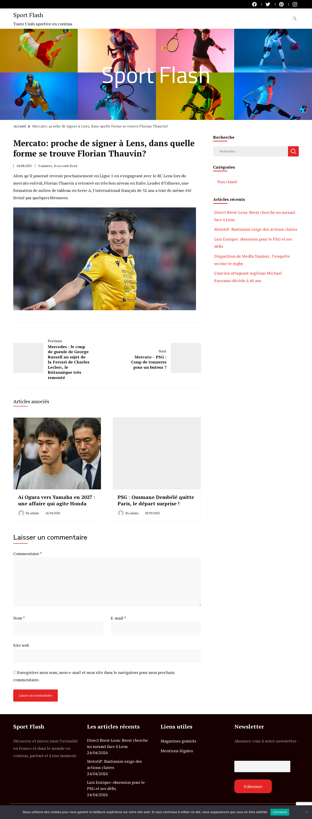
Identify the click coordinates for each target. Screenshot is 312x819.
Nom (19, 618)
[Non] (306, 812)
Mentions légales (177, 750)
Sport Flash (28, 15)
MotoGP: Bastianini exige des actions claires (255, 229)
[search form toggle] (295, 18)
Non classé (227, 181)
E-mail (118, 618)
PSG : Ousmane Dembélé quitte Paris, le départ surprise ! (156, 500)
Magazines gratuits (178, 741)
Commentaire (27, 553)
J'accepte (280, 812)
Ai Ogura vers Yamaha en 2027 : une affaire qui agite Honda (56, 500)
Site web (21, 645)
